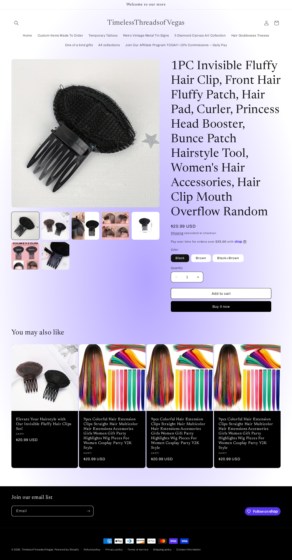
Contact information (188, 549)
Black (180, 258)
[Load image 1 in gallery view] (25, 226)
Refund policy (92, 549)
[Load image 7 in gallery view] (55, 256)
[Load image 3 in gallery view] (85, 226)
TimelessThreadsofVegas (38, 549)
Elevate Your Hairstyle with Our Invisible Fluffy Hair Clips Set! (43, 424)
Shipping (177, 233)
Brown (201, 258)
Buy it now (221, 306)
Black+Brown (228, 258)
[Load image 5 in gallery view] (145, 226)
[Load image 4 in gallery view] (115, 226)
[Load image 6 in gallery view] (25, 256)
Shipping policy (162, 549)
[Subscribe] (88, 511)
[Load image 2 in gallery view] (55, 226)
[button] (16, 23)
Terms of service (138, 549)
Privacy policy (114, 549)
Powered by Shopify (67, 549)
